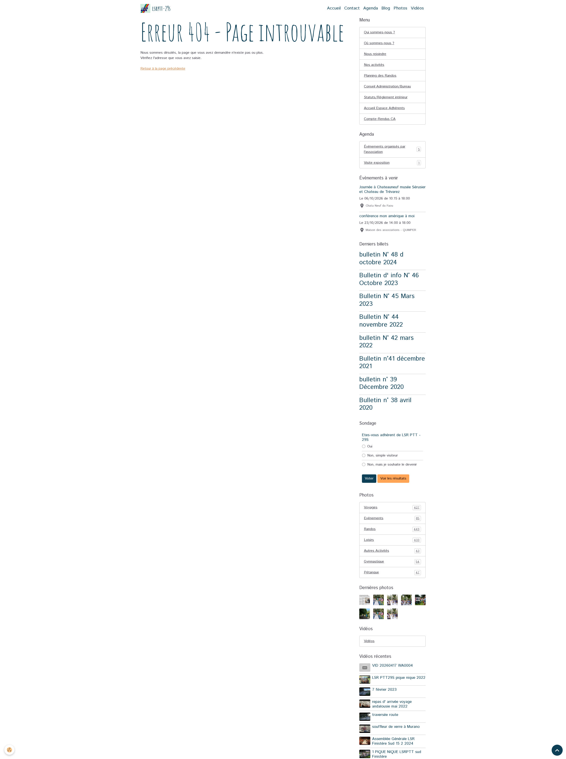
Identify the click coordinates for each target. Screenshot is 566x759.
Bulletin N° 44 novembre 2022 (381, 320)
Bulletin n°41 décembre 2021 (392, 362)
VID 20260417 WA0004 (392, 665)
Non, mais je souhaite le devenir (392, 464)
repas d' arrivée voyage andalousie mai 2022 (392, 704)
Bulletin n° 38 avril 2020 (385, 404)
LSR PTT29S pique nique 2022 (398, 678)
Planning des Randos (380, 75)
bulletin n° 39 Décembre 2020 (381, 383)
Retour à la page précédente (162, 68)
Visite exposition (391, 162)
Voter (369, 478)
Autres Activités (391, 550)
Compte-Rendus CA (380, 119)
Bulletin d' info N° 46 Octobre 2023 (389, 279)
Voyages (391, 507)
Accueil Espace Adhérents (384, 108)
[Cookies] (9, 750)
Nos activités (374, 64)
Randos (391, 529)
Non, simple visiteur (382, 455)
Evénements (391, 518)
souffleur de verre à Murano (396, 727)
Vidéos (417, 8)
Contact (352, 8)
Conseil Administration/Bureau (387, 86)
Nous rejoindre (375, 54)
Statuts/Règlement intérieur (385, 97)
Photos (400, 8)
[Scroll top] (557, 750)
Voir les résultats (393, 478)
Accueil (334, 8)
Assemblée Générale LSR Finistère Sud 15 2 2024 (393, 741)
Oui (369, 446)
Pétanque (391, 572)
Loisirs (391, 539)
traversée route (385, 715)
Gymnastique (391, 561)
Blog (385, 8)
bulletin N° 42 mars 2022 (386, 341)
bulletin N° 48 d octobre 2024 (381, 258)
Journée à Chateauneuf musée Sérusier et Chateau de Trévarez (392, 189)
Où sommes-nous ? (379, 43)
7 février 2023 (384, 689)
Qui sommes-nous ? (379, 32)
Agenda (370, 8)
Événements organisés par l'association (392, 149)
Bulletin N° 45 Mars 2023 (387, 300)
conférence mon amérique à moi (387, 216)
